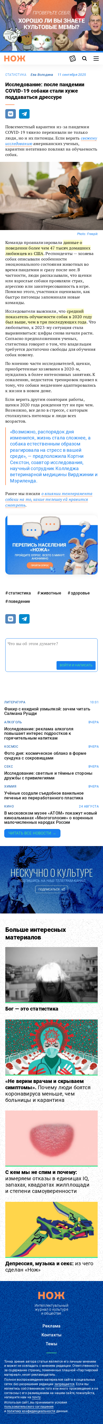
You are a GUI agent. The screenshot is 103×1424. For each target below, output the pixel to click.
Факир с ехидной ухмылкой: (47, 711)
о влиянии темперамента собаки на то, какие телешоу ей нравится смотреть (48, 499)
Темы (51, 1343)
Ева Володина (42, 75)
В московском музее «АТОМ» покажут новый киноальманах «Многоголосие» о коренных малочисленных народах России (50, 818)
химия (10, 786)
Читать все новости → (32, 833)
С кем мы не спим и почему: (47, 1181)
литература (14, 702)
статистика (15, 75)
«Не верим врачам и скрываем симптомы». (48, 1090)
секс (8, 766)
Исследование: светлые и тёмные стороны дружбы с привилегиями (48, 775)
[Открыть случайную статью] (73, 58)
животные (50, 593)
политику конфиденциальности (31, 1411)
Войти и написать (76, 665)
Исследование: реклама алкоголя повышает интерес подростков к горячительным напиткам (38, 734)
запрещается (64, 1384)
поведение (19, 601)
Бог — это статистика (31, 1009)
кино (9, 806)
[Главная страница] (14, 58)
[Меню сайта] (96, 58)
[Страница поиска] (84, 58)
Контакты (51, 1334)
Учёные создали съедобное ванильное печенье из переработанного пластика (44, 795)
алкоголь (13, 722)
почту (36, 1397)
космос (11, 746)
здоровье (80, 593)
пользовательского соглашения (29, 1407)
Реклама (51, 1326)
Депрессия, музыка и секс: (49, 1266)
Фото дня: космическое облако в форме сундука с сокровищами (45, 755)
